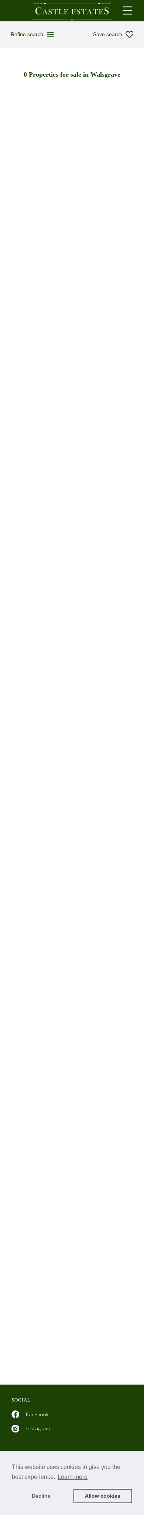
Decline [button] (41, 1496)
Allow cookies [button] (102, 1496)
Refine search (27, 34)
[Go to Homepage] (72, 10)
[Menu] (127, 10)
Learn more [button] (73, 1477)
